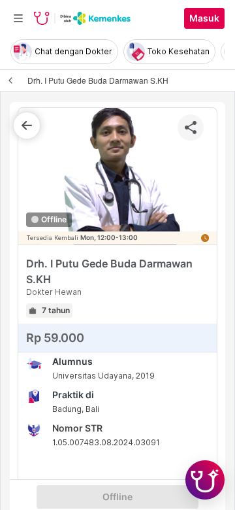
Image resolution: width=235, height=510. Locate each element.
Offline (117, 497)
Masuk (204, 18)
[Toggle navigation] (18, 18)
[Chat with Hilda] (205, 480)
